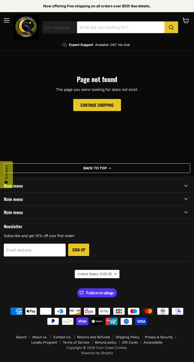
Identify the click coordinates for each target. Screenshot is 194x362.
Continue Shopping (97, 105)
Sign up (78, 250)
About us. (39, 337)
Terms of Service (76, 342)
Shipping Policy (127, 337)
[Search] (171, 27)
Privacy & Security (159, 337)
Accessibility (153, 342)
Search (21, 337)
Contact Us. (62, 337)
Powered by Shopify (97, 353)
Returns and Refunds (93, 337)
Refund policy (105, 342)
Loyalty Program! (44, 342)
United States (95, 274)
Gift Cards (130, 342)
